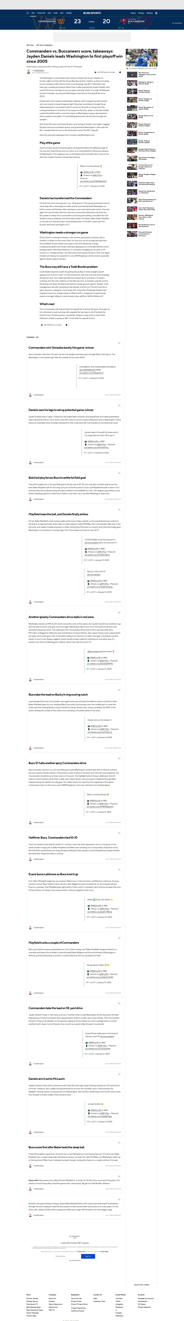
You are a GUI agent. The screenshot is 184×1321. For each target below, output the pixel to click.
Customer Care (99, 1301)
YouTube (119, 1298)
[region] (141, 58)
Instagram (119, 1304)
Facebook (119, 1307)
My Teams (142, 1304)
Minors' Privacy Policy (79, 1304)
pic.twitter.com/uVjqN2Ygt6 (100, 1116)
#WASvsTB (88, 172)
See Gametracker (177, 23)
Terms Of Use (76, 1298)
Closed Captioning (78, 1308)
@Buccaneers (93, 651)
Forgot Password (144, 1307)
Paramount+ (53, 1307)
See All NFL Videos (141, 1285)
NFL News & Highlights (44, 45)
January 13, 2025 (98, 186)
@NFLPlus (97, 175)
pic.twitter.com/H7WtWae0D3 (93, 181)
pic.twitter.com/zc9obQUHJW (100, 977)
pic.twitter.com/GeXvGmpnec (100, 587)
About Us (52, 1298)
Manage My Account (146, 1298)
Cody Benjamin (39, 70)
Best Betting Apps (33, 1307)
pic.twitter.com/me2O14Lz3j (100, 732)
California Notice (77, 1311)
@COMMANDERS (87, 370)
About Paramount (55, 1304)
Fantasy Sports (32, 1301)
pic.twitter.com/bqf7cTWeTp (100, 912)
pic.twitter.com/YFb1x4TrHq (96, 447)
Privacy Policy (76, 1301)
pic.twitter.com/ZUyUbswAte (98, 1049)
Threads (119, 1313)
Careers (52, 1301)
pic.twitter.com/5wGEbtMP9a (100, 664)
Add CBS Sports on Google (106, 72)
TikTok (118, 1301)
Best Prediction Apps (34, 1310)
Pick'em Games (32, 1298)
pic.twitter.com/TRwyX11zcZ (91, 373)
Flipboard (119, 1316)
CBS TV (52, 1310)
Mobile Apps (31, 1316)
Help (95, 1298)
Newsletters (142, 1301)
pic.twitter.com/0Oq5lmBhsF (97, 555)
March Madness (32, 1313)
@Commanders (91, 543)
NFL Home (30, 45)
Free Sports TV (32, 1304)
